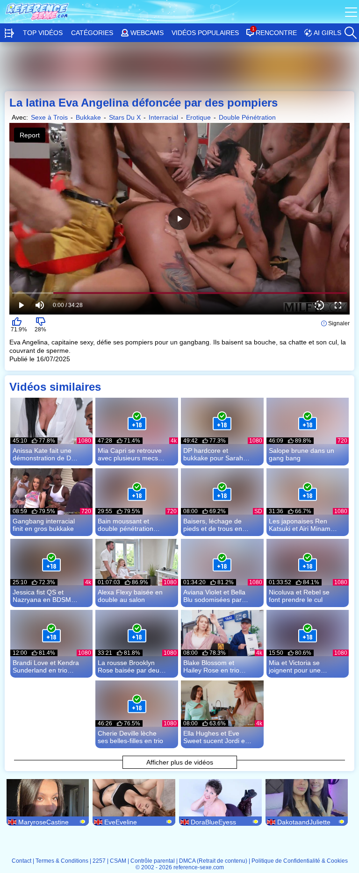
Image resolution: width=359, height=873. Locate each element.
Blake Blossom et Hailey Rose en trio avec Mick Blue (211, 666)
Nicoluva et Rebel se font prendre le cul (299, 595)
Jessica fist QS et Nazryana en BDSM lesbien (42, 595)
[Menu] (352, 11)
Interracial (163, 117)
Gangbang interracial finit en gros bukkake (44, 524)
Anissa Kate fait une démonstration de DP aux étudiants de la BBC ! (44, 454)
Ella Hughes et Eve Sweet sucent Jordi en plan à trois (216, 737)
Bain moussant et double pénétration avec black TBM (125, 524)
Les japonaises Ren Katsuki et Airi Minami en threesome (300, 524)
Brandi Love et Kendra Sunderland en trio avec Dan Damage (46, 666)
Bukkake (88, 117)
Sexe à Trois (49, 117)
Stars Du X (125, 117)
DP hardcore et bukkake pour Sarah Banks (213, 454)
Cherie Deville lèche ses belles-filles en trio (130, 737)
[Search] (350, 30)
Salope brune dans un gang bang (301, 454)
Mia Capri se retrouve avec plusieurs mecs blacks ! (130, 454)
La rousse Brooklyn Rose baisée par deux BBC (130, 666)
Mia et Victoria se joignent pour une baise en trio (295, 666)
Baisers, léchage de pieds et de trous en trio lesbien (212, 524)
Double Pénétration (247, 117)
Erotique (198, 117)
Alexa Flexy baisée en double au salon (130, 595)
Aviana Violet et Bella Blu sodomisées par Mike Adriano (214, 595)
